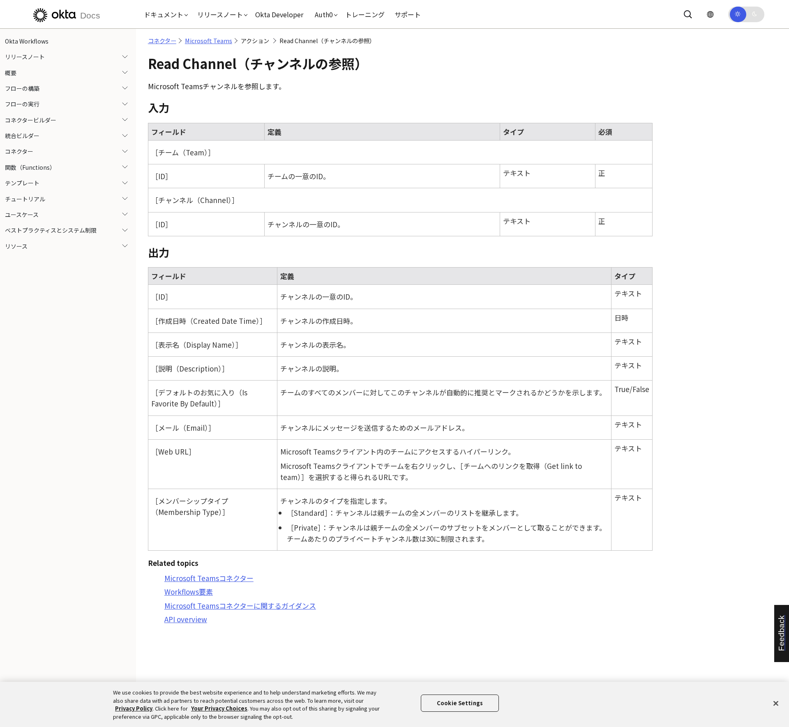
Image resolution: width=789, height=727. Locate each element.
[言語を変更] (710, 14)
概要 (10, 73)
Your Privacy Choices (219, 708)
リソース (16, 246)
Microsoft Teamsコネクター (209, 578)
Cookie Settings (460, 703)
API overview (185, 619)
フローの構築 (22, 88)
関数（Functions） (30, 167)
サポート (407, 14)
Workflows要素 (188, 591)
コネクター (19, 152)
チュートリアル (25, 199)
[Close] (776, 703)
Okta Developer (279, 14)
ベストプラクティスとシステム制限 (51, 230)
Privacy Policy (133, 708)
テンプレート (22, 183)
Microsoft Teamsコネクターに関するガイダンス (240, 605)
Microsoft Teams (208, 41)
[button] (164, 14)
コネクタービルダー (30, 120)
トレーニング (365, 14)
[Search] (687, 14)
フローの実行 (22, 104)
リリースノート (25, 57)
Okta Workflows (26, 41)
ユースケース (22, 214)
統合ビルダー (22, 136)
